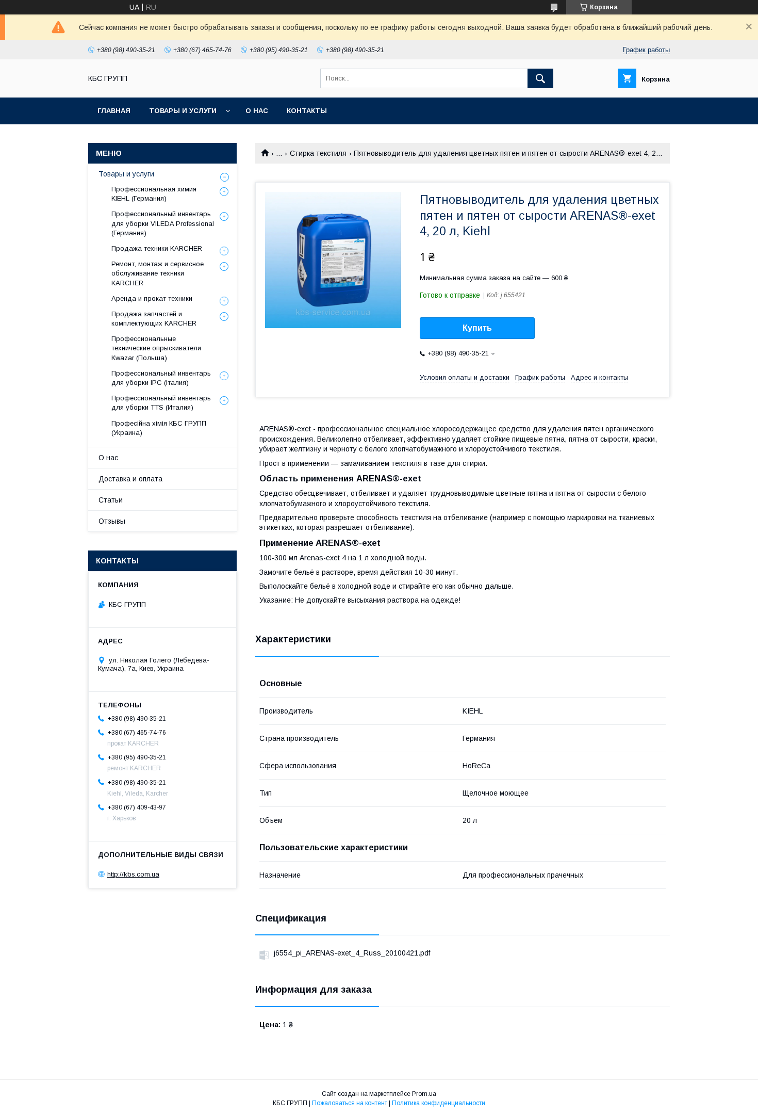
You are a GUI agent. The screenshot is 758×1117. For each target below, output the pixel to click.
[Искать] (540, 78)
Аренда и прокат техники (151, 298)
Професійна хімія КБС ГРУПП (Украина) (158, 427)
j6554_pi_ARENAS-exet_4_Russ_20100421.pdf (352, 953)
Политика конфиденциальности (438, 1103)
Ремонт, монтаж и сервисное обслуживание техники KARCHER (157, 273)
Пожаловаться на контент (349, 1103)
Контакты (307, 111)
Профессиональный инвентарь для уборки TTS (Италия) (161, 402)
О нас (256, 111)
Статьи (110, 500)
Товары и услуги (183, 111)
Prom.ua (424, 1093)
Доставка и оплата (130, 479)
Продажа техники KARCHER (156, 248)
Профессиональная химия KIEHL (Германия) (153, 193)
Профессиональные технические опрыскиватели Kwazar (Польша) (156, 348)
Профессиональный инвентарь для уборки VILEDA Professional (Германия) (162, 223)
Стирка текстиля (318, 153)
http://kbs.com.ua (133, 874)
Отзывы (111, 521)
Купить (477, 327)
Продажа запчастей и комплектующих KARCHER (153, 318)
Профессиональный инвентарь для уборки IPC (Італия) (161, 377)
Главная (113, 111)
